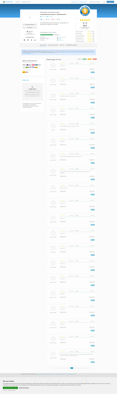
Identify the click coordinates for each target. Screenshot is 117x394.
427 (81, 368)
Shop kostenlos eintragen (95, 1)
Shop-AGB (59, 38)
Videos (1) (62, 45)
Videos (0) (25, 80)
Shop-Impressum (61, 40)
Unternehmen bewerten (29, 24)
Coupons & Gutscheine (53, 45)
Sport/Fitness (43, 16)
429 (88, 368)
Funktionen (17, 1)
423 (68, 368)
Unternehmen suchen (26, 1)
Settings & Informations (24, 387)
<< (50, 368)
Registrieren (110, 2)
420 (59, 368)
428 (84, 368)
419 (55, 368)
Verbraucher (74, 2)
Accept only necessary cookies (10, 387)
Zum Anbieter (29, 27)
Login (104, 1)
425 (75, 368)
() (92, 69)
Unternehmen (83, 2)
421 (62, 368)
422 (65, 368)
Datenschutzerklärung (11, 390)
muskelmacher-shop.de (62, 37)
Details (77, 63)
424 (72, 368)
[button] (42, 19)
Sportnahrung (50, 16)
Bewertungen (43, 45)
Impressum (5, 390)
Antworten (92, 72)
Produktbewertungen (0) (71, 45)
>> (93, 368)
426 (78, 368)
